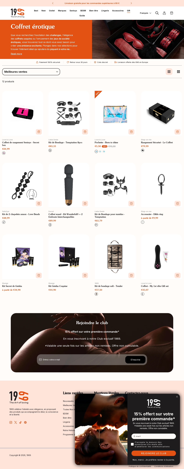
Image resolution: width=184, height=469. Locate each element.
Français (144, 13)
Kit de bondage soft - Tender (108, 286)
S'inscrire (135, 359)
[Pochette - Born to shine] (115, 113)
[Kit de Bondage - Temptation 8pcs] (68, 113)
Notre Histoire (69, 430)
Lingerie (105, 10)
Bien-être (93, 10)
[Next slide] (131, 3)
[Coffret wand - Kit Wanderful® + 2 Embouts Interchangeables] (68, 185)
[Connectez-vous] (164, 13)
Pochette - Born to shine (106, 143)
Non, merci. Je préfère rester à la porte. (154, 459)
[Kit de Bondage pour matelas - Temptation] (115, 185)
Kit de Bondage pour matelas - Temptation (110, 215)
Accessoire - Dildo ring (152, 214)
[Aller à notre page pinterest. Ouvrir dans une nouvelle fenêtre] (25, 422)
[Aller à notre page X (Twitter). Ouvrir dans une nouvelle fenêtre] (15, 422)
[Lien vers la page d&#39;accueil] (18, 397)
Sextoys (73, 10)
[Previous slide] (53, 3)
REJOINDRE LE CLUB (153, 453)
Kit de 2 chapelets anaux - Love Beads (21, 214)
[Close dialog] (177, 396)
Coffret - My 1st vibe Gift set (155, 286)
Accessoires (118, 10)
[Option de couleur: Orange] (103, 151)
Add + (39, 131)
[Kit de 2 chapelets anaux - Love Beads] (22, 185)
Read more (16, 53)
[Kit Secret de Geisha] (22, 256)
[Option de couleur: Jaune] (100, 151)
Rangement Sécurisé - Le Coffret (157, 143)
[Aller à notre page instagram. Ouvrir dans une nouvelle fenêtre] (10, 422)
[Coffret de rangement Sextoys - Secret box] (22, 113)
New (43, 10)
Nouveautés (68, 401)
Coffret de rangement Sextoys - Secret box (20, 144)
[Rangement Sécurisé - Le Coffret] (161, 113)
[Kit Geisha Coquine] (68, 256)
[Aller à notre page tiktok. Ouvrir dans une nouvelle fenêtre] (20, 422)
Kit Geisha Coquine (57, 286)
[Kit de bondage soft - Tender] (115, 256)
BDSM (83, 10)
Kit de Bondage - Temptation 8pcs (65, 143)
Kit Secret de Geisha (12, 286)
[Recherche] (157, 13)
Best (36, 10)
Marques (62, 10)
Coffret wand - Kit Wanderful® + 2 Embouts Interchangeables (65, 215)
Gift (128, 10)
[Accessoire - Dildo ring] (161, 185)
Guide (82, 15)
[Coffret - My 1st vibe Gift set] (161, 256)
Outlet (52, 10)
